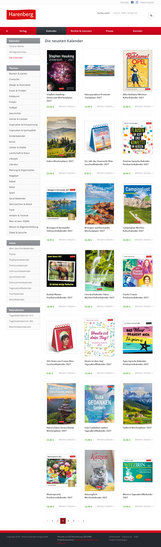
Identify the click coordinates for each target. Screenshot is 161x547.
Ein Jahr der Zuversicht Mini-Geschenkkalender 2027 (99, 163)
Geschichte (15, 113)
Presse (109, 30)
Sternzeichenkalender (20, 282)
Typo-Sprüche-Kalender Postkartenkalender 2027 (136, 363)
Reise (12, 187)
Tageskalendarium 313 (21, 315)
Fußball (13, 107)
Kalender (51, 30)
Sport (12, 192)
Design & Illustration (20, 84)
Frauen (13, 101)
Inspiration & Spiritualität (22, 130)
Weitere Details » (67, 106)
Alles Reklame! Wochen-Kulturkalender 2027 (135, 96)
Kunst (12, 141)
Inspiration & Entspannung (23, 124)
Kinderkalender (17, 136)
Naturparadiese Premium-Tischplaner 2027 (98, 96)
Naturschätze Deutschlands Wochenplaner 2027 (60, 429)
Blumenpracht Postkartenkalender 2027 (59, 496)
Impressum (127, 536)
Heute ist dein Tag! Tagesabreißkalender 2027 (98, 363)
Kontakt (125, 2)
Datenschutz (114, 536)
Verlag (23, 30)
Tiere (11, 209)
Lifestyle (13, 158)
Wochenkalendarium (20, 326)
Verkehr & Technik (18, 215)
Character (14, 79)
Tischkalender (16, 293)
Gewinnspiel (147, 2)
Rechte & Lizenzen (81, 30)
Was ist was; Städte (19, 221)
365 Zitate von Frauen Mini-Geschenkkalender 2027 (60, 363)
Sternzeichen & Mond (20, 204)
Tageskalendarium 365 (21, 321)
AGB (136, 536)
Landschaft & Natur (19, 153)
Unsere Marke (16, 46)
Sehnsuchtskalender (20, 271)
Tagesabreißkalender (20, 288)
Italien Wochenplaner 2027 (60, 161)
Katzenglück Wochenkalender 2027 (96, 496)
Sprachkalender (17, 198)
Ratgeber (14, 175)
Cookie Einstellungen (118, 539)
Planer (12, 254)
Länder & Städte (17, 147)
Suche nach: (103, 13)
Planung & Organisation (21, 170)
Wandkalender (17, 299)
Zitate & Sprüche (18, 232)
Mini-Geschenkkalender (21, 248)
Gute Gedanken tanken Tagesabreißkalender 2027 (98, 429)
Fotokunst (14, 96)
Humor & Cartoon (18, 118)
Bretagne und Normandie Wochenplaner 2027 (97, 229)
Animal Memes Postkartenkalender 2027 (59, 296)
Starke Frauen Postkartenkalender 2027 (136, 296)
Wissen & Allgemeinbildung (23, 226)
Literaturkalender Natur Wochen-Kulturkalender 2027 (99, 296)
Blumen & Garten (18, 73)
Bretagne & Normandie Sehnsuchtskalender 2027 (59, 229)
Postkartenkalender (19, 259)
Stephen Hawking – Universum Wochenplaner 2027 (59, 97)
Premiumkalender (18, 265)
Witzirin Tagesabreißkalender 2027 (138, 496)
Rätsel (12, 181)
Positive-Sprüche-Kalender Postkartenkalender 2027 (136, 163)
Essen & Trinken (17, 90)
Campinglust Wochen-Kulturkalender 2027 (134, 229)
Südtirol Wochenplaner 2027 (137, 427)
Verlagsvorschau (17, 51)
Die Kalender (16, 57)
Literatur (13, 164)
